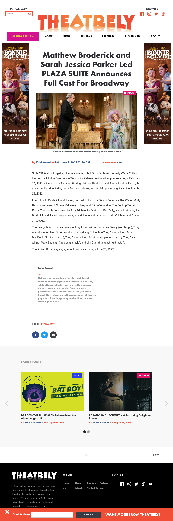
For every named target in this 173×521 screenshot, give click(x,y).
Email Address (21, 514)
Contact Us (92, 488)
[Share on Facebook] (35, 334)
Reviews (86, 36)
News (66, 36)
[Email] (53, 334)
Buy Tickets (133, 36)
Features (108, 36)
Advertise (80, 488)
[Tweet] (44, 334)
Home (48, 36)
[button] (156, 36)
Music (77, 375)
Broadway (129, 93)
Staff (65, 488)
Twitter (41, 274)
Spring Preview (23, 36)
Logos (103, 488)
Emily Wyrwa (33, 422)
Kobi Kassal (43, 162)
